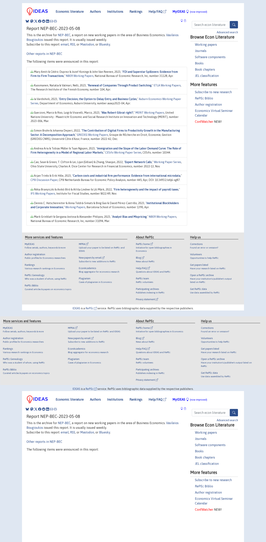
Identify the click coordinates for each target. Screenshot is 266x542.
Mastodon (87, 44)
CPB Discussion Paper (44, 180)
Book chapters (205, 69)
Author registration (208, 104)
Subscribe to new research (213, 92)
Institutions (115, 11)
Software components (210, 57)
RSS (72, 44)
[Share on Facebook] (39, 21)
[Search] (234, 24)
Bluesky (104, 44)
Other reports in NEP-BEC (44, 53)
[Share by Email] (51, 21)
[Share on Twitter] (35, 21)
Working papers (206, 44)
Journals (200, 51)
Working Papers (75, 207)
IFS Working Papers (43, 193)
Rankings (135, 11)
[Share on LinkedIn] (47, 21)
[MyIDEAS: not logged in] (183, 21)
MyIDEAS (190, 11)
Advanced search (227, 32)
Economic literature (70, 11)
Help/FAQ (156, 11)
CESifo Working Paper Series (123, 152)
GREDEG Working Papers (92, 134)
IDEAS (76, 308)
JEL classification (207, 75)
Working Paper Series (167, 162)
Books (199, 63)
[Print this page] (55, 21)
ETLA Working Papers (167, 85)
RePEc (89, 308)
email (65, 44)
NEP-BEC (64, 35)
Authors (95, 11)
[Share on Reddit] (43, 21)
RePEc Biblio (204, 98)
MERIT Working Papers (149, 112)
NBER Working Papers (79, 75)
